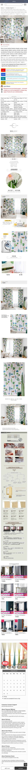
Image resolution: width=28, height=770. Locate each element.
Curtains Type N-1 (10, 8)
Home (2, 8)
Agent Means (6, 86)
